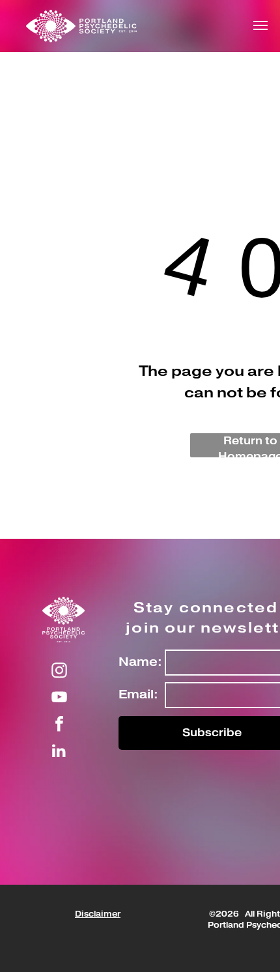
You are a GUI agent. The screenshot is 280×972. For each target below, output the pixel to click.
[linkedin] (59, 752)
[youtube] (59, 698)
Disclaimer (97, 914)
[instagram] (59, 672)
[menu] (260, 25)
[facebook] (59, 725)
